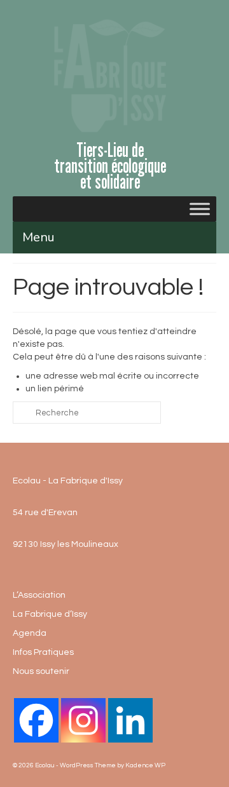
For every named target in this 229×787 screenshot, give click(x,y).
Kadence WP (145, 765)
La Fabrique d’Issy (50, 614)
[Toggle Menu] (200, 209)
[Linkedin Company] (130, 720)
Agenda (29, 633)
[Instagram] (83, 720)
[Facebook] (36, 720)
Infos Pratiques (43, 652)
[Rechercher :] (87, 412)
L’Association (39, 595)
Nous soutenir (41, 671)
